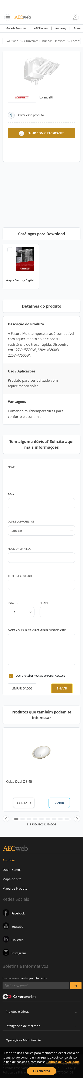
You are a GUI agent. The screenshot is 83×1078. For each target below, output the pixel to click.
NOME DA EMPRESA (19, 549)
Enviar (62, 688)
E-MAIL (12, 494)
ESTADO (12, 603)
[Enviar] (76, 985)
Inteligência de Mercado (23, 1026)
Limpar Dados (22, 688)
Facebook (18, 913)
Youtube (17, 927)
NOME (11, 467)
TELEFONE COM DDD (20, 576)
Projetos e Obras (17, 1012)
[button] (6, 818)
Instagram (18, 953)
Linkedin (17, 940)
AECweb (13, 41)
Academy (60, 28)
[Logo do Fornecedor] (22, 97)
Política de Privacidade (63, 1062)
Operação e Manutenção (23, 1040)
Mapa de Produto (15, 888)
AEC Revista (41, 28)
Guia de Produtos (16, 28)
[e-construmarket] (19, 996)
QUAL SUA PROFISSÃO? (21, 521)
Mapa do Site (12, 879)
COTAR (59, 803)
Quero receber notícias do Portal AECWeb (40, 675)
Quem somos (12, 870)
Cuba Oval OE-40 (19, 781)
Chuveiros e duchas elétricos (45, 41)
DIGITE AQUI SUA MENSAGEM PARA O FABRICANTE (37, 630)
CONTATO (24, 803)
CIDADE (44, 603)
